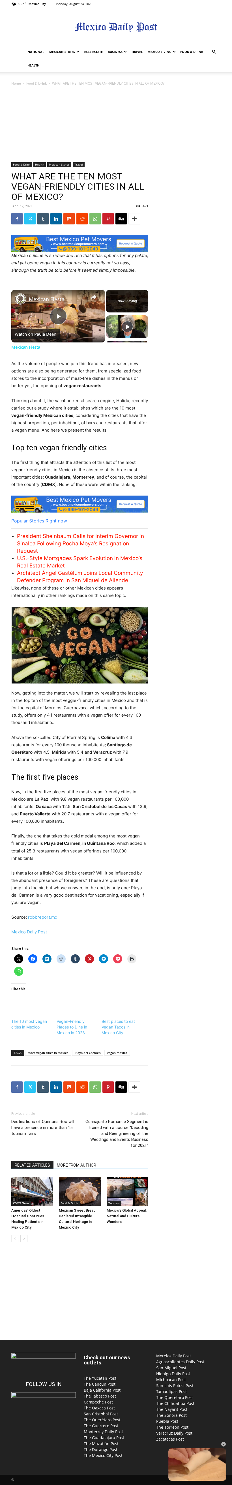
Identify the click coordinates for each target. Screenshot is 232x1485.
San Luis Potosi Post (175, 1385)
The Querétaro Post (102, 1419)
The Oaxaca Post (99, 1408)
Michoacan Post (171, 1379)
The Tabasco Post (100, 1396)
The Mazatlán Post (101, 1443)
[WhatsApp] (95, 218)
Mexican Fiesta (47, 299)
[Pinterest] (108, 218)
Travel (137, 52)
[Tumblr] (43, 218)
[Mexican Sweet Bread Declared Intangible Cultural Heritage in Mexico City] (79, 1191)
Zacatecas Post (170, 1439)
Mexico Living (159, 52)
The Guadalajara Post (104, 1437)
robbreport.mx (42, 917)
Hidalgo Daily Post (173, 1373)
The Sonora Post (171, 1415)
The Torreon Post (172, 1427)
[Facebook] (17, 218)
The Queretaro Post (174, 1397)
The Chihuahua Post (175, 1403)
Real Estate (93, 52)
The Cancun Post (99, 1384)
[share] (94, 297)
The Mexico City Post (103, 1455)
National (35, 52)
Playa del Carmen (88, 1053)
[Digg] (121, 218)
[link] (20, 299)
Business (115, 52)
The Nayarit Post (171, 1409)
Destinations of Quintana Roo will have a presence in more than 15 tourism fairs (42, 1127)
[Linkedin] (56, 218)
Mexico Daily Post (29, 932)
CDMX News (21, 1203)
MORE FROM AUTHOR (76, 1165)
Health (33, 65)
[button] (214, 52)
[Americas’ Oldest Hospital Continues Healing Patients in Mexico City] (32, 1191)
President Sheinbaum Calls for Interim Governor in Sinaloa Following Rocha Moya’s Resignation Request (80, 543)
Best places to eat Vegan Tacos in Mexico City (118, 1027)
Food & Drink (191, 52)
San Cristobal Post (101, 1414)
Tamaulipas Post (171, 1391)
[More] (134, 218)
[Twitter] (30, 218)
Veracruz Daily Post (174, 1433)
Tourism (114, 1203)
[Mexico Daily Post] (116, 27)
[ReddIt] (82, 218)
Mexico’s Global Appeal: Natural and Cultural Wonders (127, 1216)
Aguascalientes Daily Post (180, 1361)
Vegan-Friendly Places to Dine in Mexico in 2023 (72, 1027)
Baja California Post (102, 1390)
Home (16, 83)
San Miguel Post (171, 1367)
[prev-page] (14, 1238)
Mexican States (62, 52)
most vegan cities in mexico (48, 1053)
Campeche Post (98, 1402)
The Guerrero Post (101, 1425)
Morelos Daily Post (173, 1355)
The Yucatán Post (100, 1378)
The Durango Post (100, 1449)
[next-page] (23, 1238)
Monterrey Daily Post (103, 1431)
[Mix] (69, 218)
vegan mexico (117, 1053)
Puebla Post (167, 1421)
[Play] (127, 326)
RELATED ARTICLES (32, 1165)
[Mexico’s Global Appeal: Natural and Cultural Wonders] (127, 1191)
